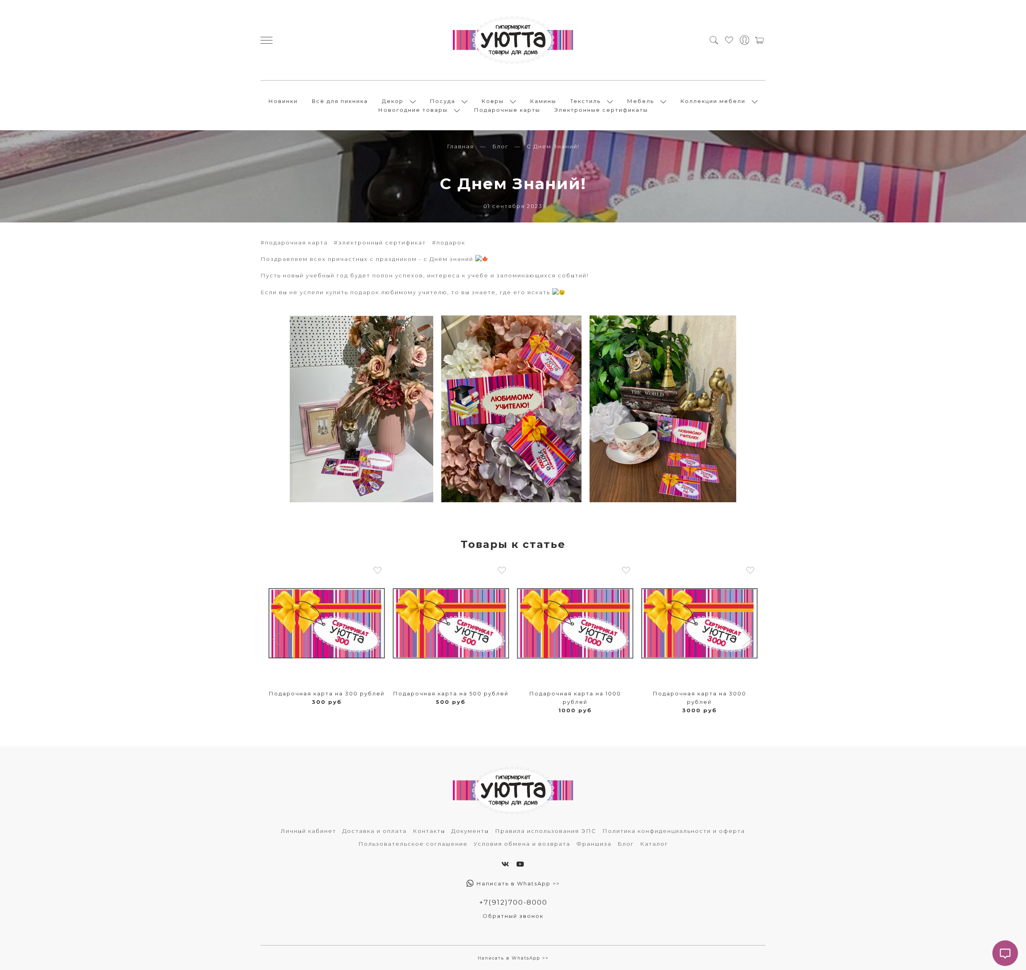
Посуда (442, 101)
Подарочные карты (507, 110)
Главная (460, 146)
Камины (543, 101)
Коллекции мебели (713, 101)
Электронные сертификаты (601, 110)
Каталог (654, 844)
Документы (470, 831)
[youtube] (520, 864)
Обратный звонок (513, 916)
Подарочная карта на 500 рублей (451, 693)
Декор (393, 101)
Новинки (283, 101)
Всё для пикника (340, 101)
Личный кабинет (308, 831)
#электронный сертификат (380, 242)
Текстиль (585, 101)
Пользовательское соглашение (413, 844)
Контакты (429, 831)
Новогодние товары (413, 110)
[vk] (505, 864)
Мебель (640, 101)
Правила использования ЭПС (545, 831)
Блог (500, 146)
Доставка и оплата (374, 831)
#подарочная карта (294, 242)
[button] (278, 640)
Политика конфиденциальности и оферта (673, 831)
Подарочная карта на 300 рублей (327, 693)
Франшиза (594, 844)
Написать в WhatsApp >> (517, 883)
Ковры (493, 101)
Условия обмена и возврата (522, 844)
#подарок (448, 242)
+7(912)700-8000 (513, 902)
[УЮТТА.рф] (513, 40)
